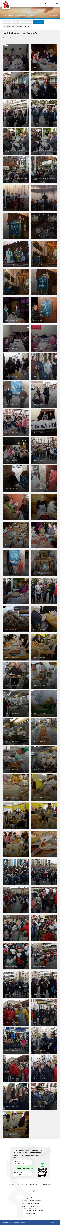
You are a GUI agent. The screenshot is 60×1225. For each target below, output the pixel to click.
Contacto (18, 1184)
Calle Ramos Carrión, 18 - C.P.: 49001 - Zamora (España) (30, 1200)
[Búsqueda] (41, 3)
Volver (55, 15)
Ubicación (11, 1184)
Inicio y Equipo (7, 22)
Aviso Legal (25, 1184)
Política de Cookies (46, 1184)
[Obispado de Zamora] (6, 3)
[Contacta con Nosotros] (49, 3)
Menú (57, 3)
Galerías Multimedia (38, 22)
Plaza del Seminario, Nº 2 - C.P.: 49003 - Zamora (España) (30, 1211)
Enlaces (27, 26)
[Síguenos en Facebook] (26, 1191)
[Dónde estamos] (45, 3)
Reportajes (19, 26)
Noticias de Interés (26, 22)
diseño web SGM (54, 1222)
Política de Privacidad (34, 1184)
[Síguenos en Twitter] (30, 1191)
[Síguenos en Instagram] (34, 1191)
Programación (16, 22)
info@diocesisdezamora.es (31, 1206)
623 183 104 (42, 1165)
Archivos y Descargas (9, 26)
